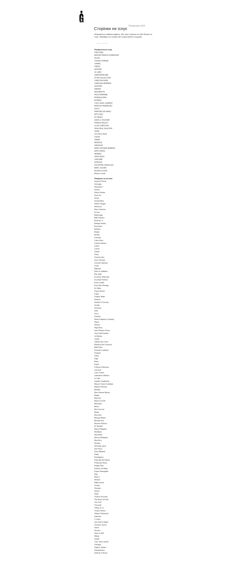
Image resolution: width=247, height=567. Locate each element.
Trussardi (97, 505)
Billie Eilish (98, 347)
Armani (97, 190)
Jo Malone (98, 336)
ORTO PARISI (99, 151)
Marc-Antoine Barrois (102, 392)
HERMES (98, 154)
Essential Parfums (101, 280)
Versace (97, 530)
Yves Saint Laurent (101, 542)
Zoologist (97, 545)
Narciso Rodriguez (101, 437)
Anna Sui (97, 195)
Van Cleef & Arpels (101, 522)
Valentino (97, 516)
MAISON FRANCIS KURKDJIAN (106, 55)
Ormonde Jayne (100, 446)
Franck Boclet (99, 291)
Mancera (97, 398)
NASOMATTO (99, 92)
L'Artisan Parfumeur (101, 367)
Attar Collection (100, 209)
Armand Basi (99, 201)
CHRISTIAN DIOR (101, 80)
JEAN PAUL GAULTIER (103, 128)
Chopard (97, 353)
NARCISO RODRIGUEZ (103, 106)
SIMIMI (97, 140)
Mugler (96, 395)
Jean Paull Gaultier (101, 333)
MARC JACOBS (100, 168)
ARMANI (97, 89)
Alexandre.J (98, 187)
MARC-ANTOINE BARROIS (104, 148)
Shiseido (97, 488)
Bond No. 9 (98, 221)
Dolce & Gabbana (100, 271)
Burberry (97, 229)
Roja (96, 474)
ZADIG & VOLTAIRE (102, 120)
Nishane (97, 443)
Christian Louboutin (101, 350)
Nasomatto (98, 435)
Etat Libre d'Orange (101, 285)
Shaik (96, 494)
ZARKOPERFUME (101, 75)
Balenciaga (98, 215)
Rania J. (97, 477)
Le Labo (97, 378)
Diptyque (97, 269)
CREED (97, 66)
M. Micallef (98, 426)
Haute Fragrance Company (104, 319)
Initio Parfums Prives (102, 330)
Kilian (96, 361)
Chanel (96, 252)
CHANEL (97, 64)
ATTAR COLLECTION (102, 78)
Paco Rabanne (99, 451)
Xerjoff (96, 539)
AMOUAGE (98, 145)
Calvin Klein (98, 240)
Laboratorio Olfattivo (101, 375)
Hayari (96, 322)
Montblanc (98, 432)
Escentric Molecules (101, 277)
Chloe (96, 254)
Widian (96, 536)
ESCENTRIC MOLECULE (104, 165)
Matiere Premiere (100, 387)
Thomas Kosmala (100, 497)
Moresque (98, 404)
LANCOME (98, 159)
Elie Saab (98, 274)
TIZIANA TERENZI (101, 61)
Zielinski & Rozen (100, 553)
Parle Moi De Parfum (102, 460)
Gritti (96, 311)
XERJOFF (98, 69)
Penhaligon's (99, 457)
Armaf (96, 198)
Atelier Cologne (100, 204)
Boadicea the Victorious (103, 345)
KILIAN (97, 58)
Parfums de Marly (101, 468)
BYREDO (97, 100)
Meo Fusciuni (99, 409)
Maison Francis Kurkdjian (103, 384)
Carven (97, 249)
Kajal (96, 359)
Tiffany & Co (99, 508)
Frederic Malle (99, 297)
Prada (96, 454)
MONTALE (98, 142)
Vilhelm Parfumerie (101, 514)
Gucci (96, 314)
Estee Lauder (99, 283)
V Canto (97, 519)
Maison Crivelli (99, 173)
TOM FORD (98, 52)
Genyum (97, 299)
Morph (96, 412)
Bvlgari (96, 232)
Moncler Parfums (100, 423)
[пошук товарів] (151, 43)
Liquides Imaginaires (102, 381)
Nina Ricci (98, 440)
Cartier (96, 246)
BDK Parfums (99, 218)
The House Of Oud (101, 499)
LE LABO (97, 72)
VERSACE (98, 162)
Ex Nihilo (97, 288)
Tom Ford (97, 502)
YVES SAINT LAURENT (103, 103)
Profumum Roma (100, 463)
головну (114, 37)
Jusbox (97, 339)
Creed (96, 266)
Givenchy (97, 308)
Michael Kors (99, 421)
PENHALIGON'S (100, 97)
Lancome (97, 370)
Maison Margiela (100, 429)
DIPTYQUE (98, 114)
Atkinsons (98, 207)
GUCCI (97, 109)
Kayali (96, 364)
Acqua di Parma (100, 181)
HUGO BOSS (99, 156)
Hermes (97, 325)
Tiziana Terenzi (100, 511)
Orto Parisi (98, 449)
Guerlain (97, 316)
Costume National (101, 263)
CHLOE (97, 137)
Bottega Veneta (100, 223)
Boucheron (98, 226)
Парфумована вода (103, 50)
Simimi (96, 491)
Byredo (97, 235)
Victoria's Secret (100, 525)
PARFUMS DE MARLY (102, 111)
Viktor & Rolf (99, 533)
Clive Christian (99, 260)
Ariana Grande (99, 192)
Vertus (96, 528)
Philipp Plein (99, 466)
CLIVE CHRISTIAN (101, 126)
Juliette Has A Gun (101, 342)
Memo (96, 406)
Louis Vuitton (99, 373)
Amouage (97, 184)
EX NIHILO (98, 117)
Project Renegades (101, 471)
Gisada (97, 305)
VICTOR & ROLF (100, 134)
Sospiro (97, 485)
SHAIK (96, 131)
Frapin (96, 294)
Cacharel (97, 238)
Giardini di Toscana (101, 302)
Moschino (98, 415)
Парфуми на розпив (103, 178)
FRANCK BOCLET (101, 123)
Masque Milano (100, 418)
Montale (97, 390)
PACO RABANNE (101, 95)
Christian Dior (99, 257)
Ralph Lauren (99, 483)
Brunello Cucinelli (100, 171)
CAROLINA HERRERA (102, 83)
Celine (96, 356)
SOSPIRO (98, 86)
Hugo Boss (98, 328)
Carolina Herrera (100, 243)
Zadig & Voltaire (100, 547)
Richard (97, 480)
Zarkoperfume (99, 550)
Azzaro (97, 212)
